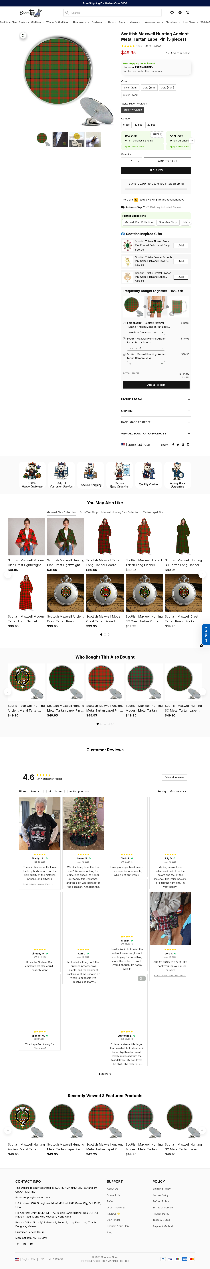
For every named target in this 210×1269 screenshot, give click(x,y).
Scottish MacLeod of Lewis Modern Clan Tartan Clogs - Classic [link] (35, 1258)
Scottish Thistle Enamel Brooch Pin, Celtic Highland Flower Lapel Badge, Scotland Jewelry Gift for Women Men (153, 259)
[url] (149, 46)
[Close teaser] (201, 645)
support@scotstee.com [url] (36, 1197)
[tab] (101, 634)
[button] (206, 634)
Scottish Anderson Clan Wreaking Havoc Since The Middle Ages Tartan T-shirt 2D (40, 884)
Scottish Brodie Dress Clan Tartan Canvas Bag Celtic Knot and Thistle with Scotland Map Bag (170, 975)
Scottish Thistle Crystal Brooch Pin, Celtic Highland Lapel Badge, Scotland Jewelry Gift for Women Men (153, 275)
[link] (11, 1257)
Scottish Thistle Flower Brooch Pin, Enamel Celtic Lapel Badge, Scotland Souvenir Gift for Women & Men (153, 243)
